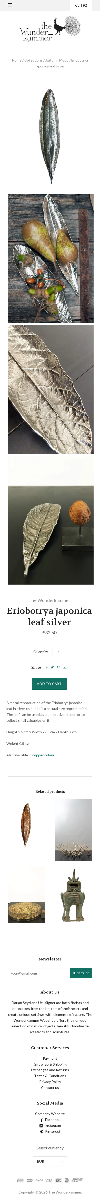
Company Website (50, 1113)
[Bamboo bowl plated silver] (73, 830)
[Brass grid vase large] (26, 895)
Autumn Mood (56, 60)
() (81, 5)
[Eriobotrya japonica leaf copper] (26, 825)
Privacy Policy (50, 1081)
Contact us (50, 1087)
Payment (50, 1058)
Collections (33, 60)
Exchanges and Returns (50, 1070)
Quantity (40, 651)
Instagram (53, 1125)
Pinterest (53, 1131)
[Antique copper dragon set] (73, 895)
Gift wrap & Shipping (50, 1064)
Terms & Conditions (50, 1076)
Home (17, 60)
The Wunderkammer (49, 600)
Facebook (53, 1119)
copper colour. (43, 755)
